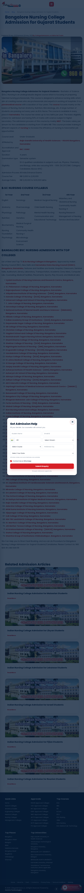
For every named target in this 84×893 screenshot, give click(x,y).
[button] (12, 440)
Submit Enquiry (42, 466)
